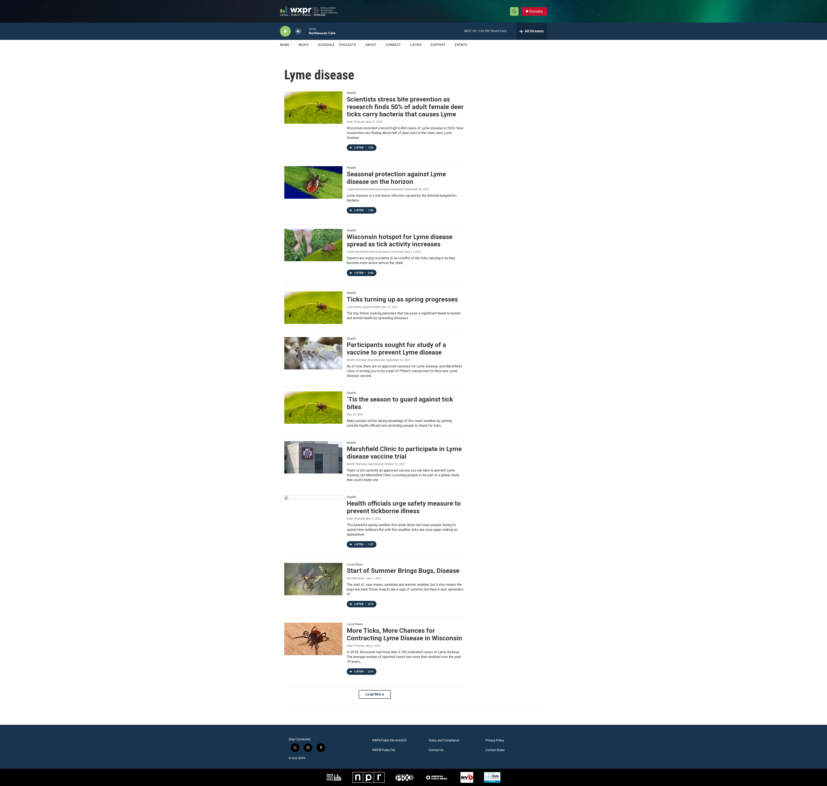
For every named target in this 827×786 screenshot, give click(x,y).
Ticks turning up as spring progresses (402, 299)
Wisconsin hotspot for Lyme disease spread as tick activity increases (399, 240)
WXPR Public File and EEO (389, 740)
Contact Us (436, 750)
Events (461, 45)
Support (438, 45)
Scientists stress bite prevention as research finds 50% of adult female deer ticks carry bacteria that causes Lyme (405, 106)
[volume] (298, 31)
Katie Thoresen (356, 121)
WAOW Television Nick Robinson (366, 360)
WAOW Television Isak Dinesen (365, 464)
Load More (374, 694)
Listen (415, 45)
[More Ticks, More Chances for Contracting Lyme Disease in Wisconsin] (313, 639)
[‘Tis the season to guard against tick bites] (313, 407)
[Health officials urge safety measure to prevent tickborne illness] (313, 511)
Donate (536, 11)
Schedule (326, 45)
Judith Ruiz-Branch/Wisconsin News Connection (375, 189)
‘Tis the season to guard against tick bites (400, 403)
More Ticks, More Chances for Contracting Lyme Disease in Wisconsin (404, 634)
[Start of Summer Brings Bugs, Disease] (313, 579)
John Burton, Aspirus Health (363, 307)
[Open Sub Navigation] (292, 45)
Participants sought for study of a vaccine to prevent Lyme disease (396, 348)
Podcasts (347, 45)
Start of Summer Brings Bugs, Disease (403, 570)
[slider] (305, 31)
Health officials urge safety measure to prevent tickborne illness (404, 507)
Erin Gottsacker (356, 578)
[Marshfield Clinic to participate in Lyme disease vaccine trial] (313, 457)
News (284, 45)
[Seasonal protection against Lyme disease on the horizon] (313, 182)
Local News (355, 564)
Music (303, 45)
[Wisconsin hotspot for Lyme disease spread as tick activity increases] (313, 245)
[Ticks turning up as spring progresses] (313, 307)
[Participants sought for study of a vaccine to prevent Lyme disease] (313, 353)
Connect (393, 45)
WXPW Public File (383, 750)
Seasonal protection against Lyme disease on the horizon (396, 177)
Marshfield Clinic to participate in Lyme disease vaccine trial (404, 452)
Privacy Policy (495, 740)
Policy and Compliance (444, 740)
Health (351, 93)
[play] (285, 31)
